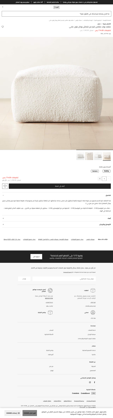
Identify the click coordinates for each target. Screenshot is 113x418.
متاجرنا (94, 354)
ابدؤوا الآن (36, 256)
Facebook (95, 382)
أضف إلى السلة (60, 186)
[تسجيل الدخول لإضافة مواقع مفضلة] (2, 26)
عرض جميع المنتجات (77, 239)
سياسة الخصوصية (67, 272)
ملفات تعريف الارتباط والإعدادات (87, 338)
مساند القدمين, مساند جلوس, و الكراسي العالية (53, 239)
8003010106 (49, 298)
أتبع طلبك (50, 354)
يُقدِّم (24, 279)
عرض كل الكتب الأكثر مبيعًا (12, 239)
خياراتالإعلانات (57, 401)
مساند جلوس (90, 239)
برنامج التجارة (42, 312)
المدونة (93, 366)
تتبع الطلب (93, 302)
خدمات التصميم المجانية (89, 350)
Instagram (90, 382)
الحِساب (51, 330)
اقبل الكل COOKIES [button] (30, 413)
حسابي (86, 312)
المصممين (93, 370)
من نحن (51, 366)
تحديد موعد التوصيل (90, 306)
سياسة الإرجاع (92, 334)
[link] (107, 7)
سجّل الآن (93, 318)
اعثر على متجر (49, 306)
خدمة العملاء (49, 302)
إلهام (51, 370)
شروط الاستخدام (91, 401)
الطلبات (86, 290)
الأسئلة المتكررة (49, 334)
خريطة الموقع (68, 401)
